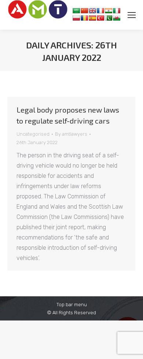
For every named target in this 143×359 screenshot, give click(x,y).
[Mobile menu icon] (132, 15)
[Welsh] (116, 18)
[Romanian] (84, 18)
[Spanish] (92, 18)
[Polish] (76, 18)
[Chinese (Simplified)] (84, 11)
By (71, 134)
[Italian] (116, 11)
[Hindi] (108, 11)
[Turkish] (100, 18)
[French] (100, 11)
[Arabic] (76, 11)
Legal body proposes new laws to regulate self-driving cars (67, 115)
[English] (92, 11)
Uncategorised (33, 134)
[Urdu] (108, 18)
